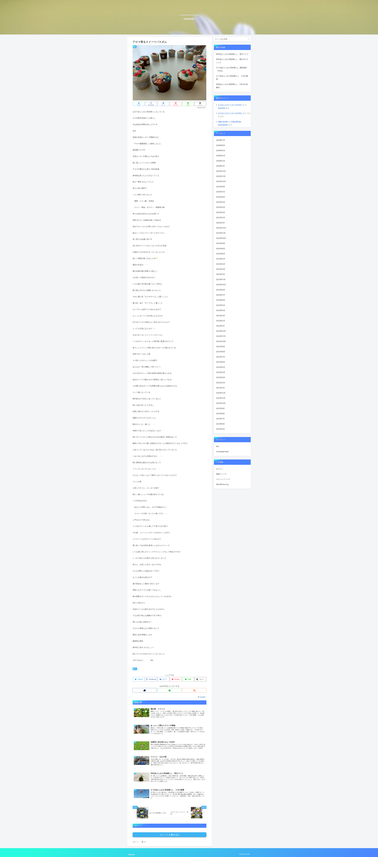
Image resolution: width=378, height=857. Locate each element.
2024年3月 (220, 269)
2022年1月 (220, 388)
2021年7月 (220, 419)
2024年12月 (221, 228)
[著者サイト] (145, 690)
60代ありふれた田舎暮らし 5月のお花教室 (232, 85)
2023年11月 (221, 280)
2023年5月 (220, 305)
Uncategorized (222, 452)
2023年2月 (220, 321)
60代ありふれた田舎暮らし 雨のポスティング (232, 60)
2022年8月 (220, 352)
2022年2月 (220, 383)
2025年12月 (221, 171)
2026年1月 (220, 166)
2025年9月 (220, 187)
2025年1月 (220, 223)
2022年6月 (220, 362)
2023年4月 (220, 310)
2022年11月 (221, 336)
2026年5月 (220, 151)
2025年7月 (220, 192)
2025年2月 (220, 218)
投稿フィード (221, 474)
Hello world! (223, 122)
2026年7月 (220, 140)
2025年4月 (220, 207)
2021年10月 (221, 403)
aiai (135, 669)
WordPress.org (222, 484)
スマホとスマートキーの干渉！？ (231, 105)
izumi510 (221, 108)
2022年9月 (220, 347)
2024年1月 (220, 274)
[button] (248, 39)
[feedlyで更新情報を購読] (170, 690)
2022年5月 (220, 367)
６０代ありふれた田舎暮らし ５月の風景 (232, 77)
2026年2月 (220, 161)
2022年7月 (220, 357)
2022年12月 (221, 331)
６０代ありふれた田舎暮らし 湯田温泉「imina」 (231, 69)
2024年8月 (220, 249)
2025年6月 (220, 197)
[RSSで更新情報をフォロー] (194, 690)
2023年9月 (220, 290)
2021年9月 (220, 408)
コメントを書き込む (169, 834)
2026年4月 (220, 156)
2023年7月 (220, 295)
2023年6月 (220, 300)
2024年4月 (220, 264)
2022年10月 (221, 341)
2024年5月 (220, 259)
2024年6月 (220, 254)
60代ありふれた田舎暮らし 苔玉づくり (232, 54)
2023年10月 (221, 285)
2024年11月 (221, 233)
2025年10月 (221, 181)
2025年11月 (221, 176)
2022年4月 (220, 372)
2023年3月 (220, 316)
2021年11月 (220, 398)
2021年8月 (220, 414)
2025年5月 (220, 202)
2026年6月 (220, 145)
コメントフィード (223, 479)
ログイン (219, 469)
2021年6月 (220, 424)
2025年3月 (220, 212)
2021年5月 (220, 429)
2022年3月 (220, 377)
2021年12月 (221, 393)
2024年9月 (220, 243)
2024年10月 (221, 238)
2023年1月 (220, 326)
